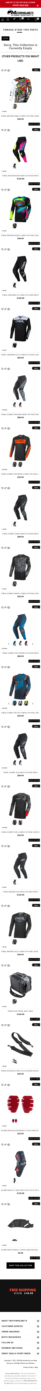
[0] (20, 20)
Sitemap (31, 1363)
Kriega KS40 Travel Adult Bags (20, 1011)
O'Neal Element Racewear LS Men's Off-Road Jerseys (20, 474)
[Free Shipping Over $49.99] (20, 1291)
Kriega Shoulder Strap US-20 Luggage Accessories (20, 1071)
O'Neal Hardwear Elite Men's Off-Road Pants (20, 295)
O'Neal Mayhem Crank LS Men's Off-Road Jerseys (20, 116)
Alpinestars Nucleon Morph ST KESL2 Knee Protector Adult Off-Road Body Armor (20, 1131)
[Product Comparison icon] (14, 19)
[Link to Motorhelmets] (20, 12)
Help (36, 1367)
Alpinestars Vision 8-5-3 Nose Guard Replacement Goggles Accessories (20, 1250)
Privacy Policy (28, 1367)
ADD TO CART (34, 1019)
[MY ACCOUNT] (8, 19)
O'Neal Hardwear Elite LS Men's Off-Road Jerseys (20, 355)
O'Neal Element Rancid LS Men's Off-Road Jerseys (20, 593)
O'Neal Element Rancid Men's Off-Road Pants (20, 534)
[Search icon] (27, 19)
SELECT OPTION (34, 124)
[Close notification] (37, 5)
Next (32, 106)
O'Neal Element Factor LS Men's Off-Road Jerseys (20, 713)
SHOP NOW (24, 5)
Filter (5, 38)
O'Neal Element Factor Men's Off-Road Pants (20, 653)
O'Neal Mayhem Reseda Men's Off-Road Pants (20, 176)
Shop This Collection (20, 1265)
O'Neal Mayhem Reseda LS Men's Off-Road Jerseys (20, 235)
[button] (35, 20)
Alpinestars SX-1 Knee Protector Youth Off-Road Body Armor (20, 1190)
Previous (9, 106)
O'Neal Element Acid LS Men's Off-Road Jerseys (20, 832)
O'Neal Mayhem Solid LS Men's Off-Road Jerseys (20, 952)
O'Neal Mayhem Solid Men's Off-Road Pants (20, 892)
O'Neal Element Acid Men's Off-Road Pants (20, 772)
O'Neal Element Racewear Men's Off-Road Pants (20, 414)
